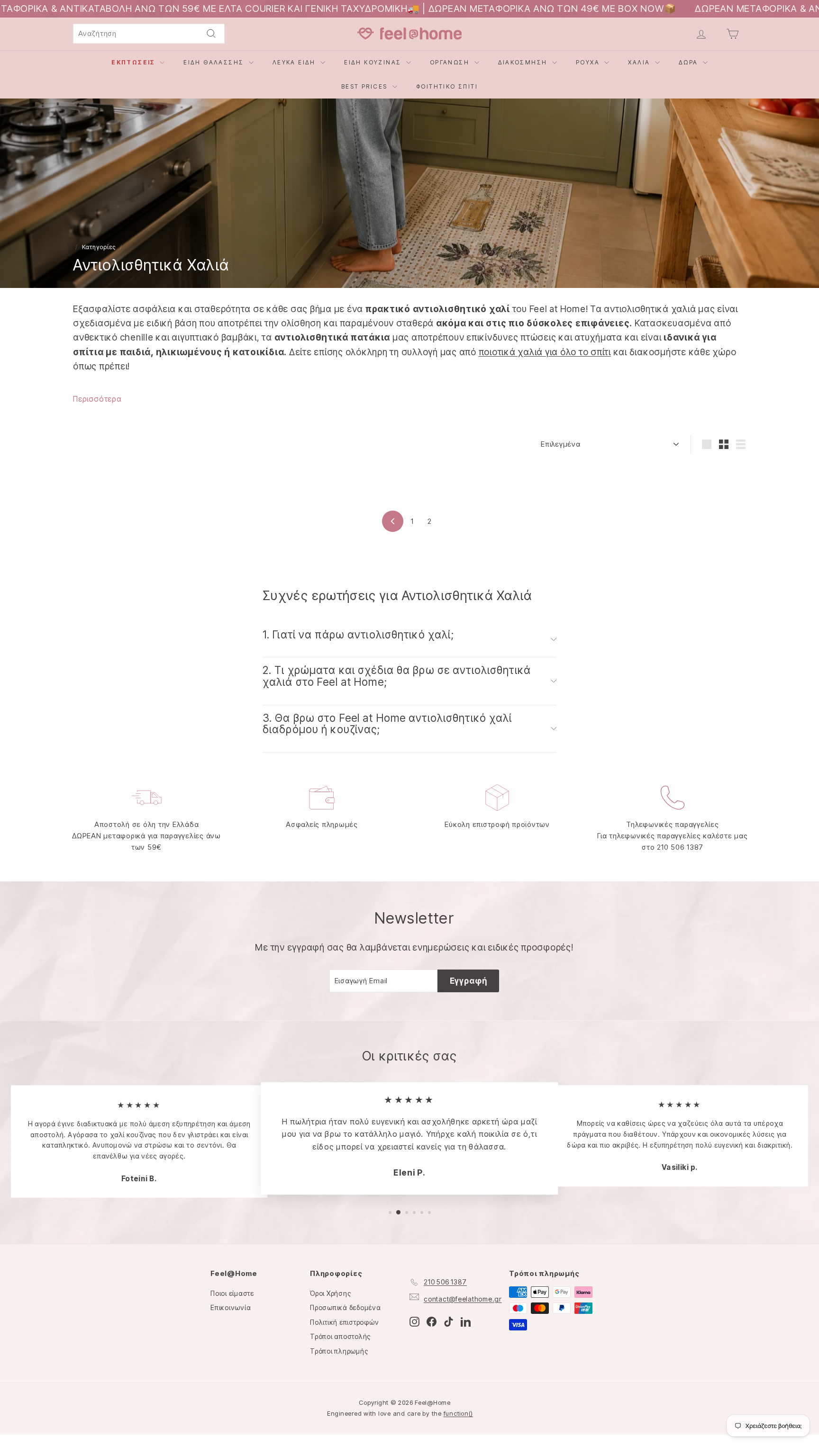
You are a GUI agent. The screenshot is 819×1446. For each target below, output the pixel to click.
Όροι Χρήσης (330, 1293)
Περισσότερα (97, 399)
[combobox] (149, 34)
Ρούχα (589, 62)
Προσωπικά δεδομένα (345, 1307)
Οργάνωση (451, 62)
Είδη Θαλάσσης (214, 62)
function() (458, 1413)
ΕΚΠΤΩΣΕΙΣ (134, 62)
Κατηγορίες (99, 247)
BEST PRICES (365, 86)
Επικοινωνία (230, 1307)
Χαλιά (640, 62)
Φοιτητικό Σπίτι (447, 86)
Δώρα (690, 62)
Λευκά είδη (295, 62)
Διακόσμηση (524, 62)
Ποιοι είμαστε (232, 1293)
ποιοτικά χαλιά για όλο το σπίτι (545, 352)
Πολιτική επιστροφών (344, 1322)
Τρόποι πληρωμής (339, 1351)
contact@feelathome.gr (463, 1299)
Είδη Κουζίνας (374, 62)
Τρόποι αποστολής (340, 1336)
